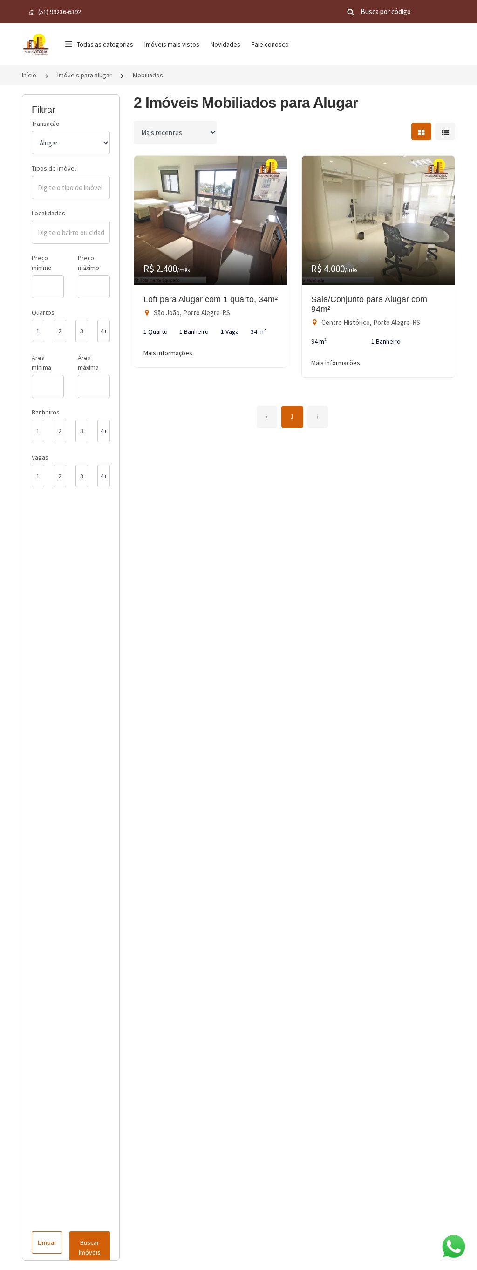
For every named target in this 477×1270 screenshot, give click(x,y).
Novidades (225, 44)
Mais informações (167, 353)
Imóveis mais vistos (171, 44)
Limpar (47, 1242)
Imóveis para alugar (84, 75)
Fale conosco (270, 44)
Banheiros (46, 412)
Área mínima (41, 362)
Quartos (43, 312)
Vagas (40, 457)
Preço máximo (88, 263)
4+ (104, 331)
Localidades (48, 213)
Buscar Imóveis (90, 1247)
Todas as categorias (105, 44)
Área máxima (88, 362)
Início (29, 75)
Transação (46, 123)
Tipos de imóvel (54, 168)
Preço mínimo (42, 263)
